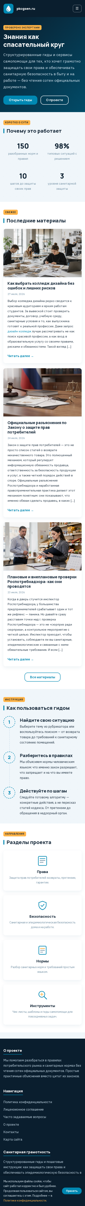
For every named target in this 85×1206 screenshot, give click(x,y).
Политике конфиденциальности (24, 1200)
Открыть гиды (20, 100)
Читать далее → (21, 356)
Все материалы (42, 677)
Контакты (11, 1132)
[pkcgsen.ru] (8, 9)
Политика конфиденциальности (27, 1102)
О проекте (54, 100)
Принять (72, 1191)
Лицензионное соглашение (23, 1109)
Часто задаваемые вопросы (24, 1117)
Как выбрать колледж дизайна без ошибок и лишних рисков (41, 286)
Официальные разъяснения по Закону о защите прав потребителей (37, 427)
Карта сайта (12, 1139)
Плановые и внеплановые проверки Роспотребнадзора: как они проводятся (42, 581)
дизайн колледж (19, 331)
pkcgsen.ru (26, 8)
